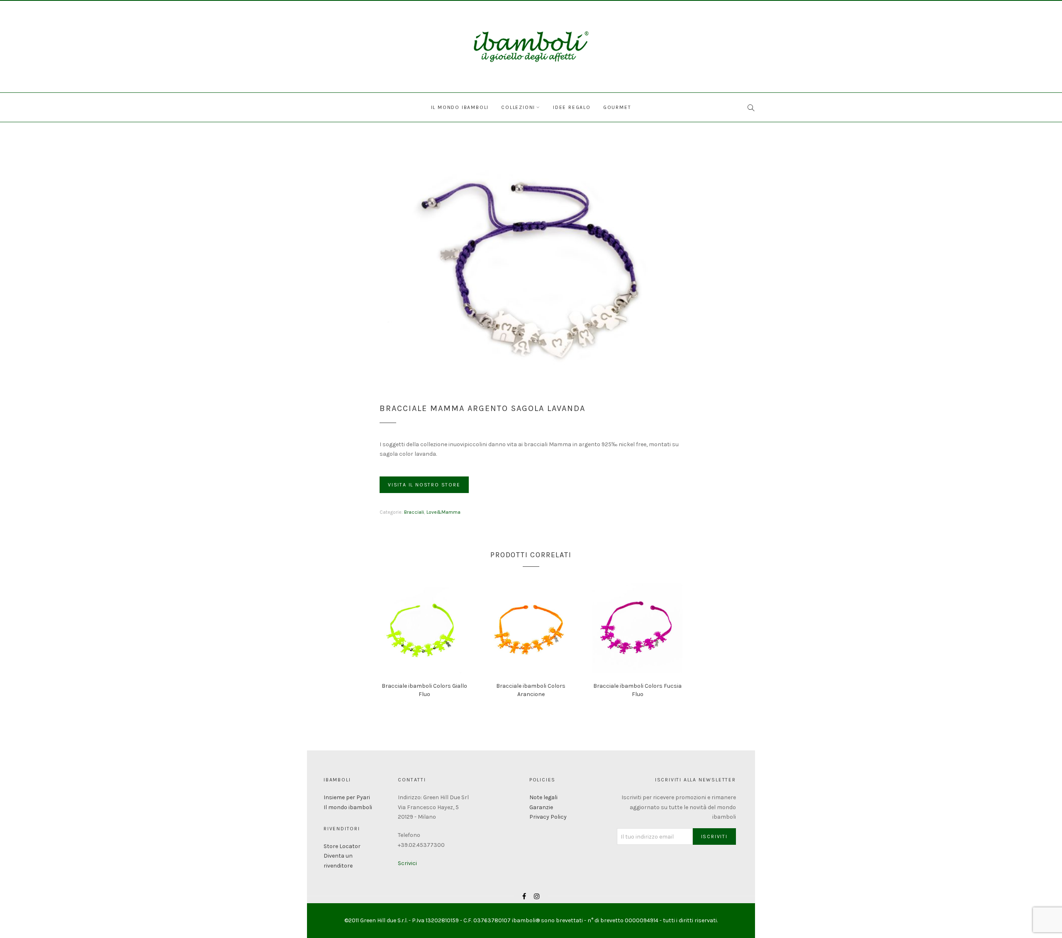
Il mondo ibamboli (460, 107)
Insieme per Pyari (347, 797)
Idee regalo (572, 107)
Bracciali (414, 512)
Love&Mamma (443, 512)
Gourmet (617, 107)
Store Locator (342, 846)
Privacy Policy (548, 816)
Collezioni (518, 107)
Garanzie (541, 807)
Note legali (543, 797)
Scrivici (407, 863)
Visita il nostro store (424, 485)
